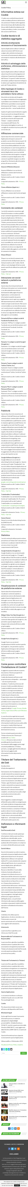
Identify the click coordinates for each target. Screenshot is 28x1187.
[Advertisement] (14, 1066)
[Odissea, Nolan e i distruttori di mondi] (4, 1085)
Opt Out (8, 491)
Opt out (8, 274)
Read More (23, 1185)
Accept (17, 1185)
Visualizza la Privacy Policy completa (12, 1045)
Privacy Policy (5, 531)
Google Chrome (17, 708)
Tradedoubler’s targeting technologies (13, 505)
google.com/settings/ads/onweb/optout (13, 482)
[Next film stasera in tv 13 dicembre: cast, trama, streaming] (4, 1111)
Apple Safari (9, 710)
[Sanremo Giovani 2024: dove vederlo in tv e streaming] (4, 1092)
